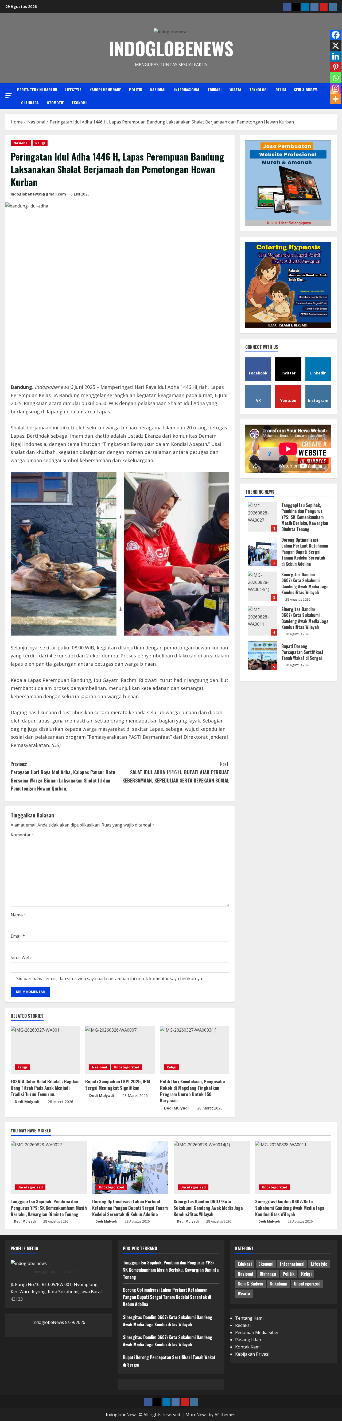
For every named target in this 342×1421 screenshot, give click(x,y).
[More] (335, 99)
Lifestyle (73, 89)
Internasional (187, 89)
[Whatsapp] (335, 77)
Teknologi (258, 89)
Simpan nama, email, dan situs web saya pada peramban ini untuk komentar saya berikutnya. (109, 978)
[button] (8, 95)
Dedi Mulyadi (27, 1101)
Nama (18, 915)
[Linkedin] (335, 56)
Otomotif (55, 102)
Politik (135, 89)
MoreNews (196, 1415)
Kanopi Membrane (105, 89)
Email (18, 936)
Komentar (22, 835)
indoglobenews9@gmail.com (38, 194)
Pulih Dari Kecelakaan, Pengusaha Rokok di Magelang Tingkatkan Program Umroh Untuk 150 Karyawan (192, 1091)
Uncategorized (126, 1067)
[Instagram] (335, 88)
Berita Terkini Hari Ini (37, 89)
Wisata (235, 89)
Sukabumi (278, 1283)
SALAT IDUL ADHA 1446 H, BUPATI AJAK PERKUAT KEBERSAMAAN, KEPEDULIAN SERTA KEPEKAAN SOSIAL (175, 772)
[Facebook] (335, 35)
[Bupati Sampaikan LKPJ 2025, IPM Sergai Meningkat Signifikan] (119, 1050)
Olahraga (30, 102)
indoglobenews (171, 48)
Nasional (158, 89)
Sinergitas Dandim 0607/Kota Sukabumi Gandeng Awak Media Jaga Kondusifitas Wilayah (262, 586)
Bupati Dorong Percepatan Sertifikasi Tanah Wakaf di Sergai (262, 655)
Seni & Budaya (306, 89)
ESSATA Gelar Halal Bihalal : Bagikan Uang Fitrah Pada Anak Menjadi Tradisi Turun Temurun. (45, 1087)
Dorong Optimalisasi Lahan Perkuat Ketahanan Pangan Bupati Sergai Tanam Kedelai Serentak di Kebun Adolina (262, 551)
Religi (280, 89)
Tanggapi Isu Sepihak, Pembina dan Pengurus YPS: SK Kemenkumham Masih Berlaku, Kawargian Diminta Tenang (262, 517)
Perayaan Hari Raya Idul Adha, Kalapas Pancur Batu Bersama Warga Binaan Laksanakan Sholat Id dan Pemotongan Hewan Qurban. (63, 776)
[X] (335, 45)
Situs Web (21, 957)
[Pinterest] (335, 67)
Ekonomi (79, 102)
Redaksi (243, 1325)
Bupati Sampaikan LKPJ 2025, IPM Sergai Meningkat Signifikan (117, 1084)
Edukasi (214, 89)
